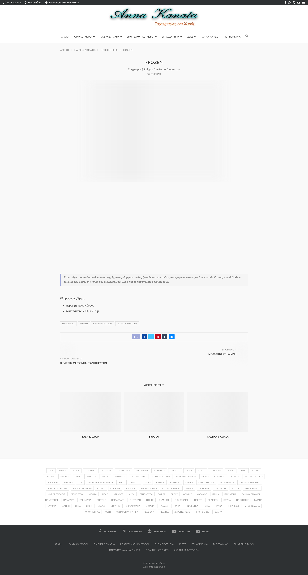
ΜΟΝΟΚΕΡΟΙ (77, 494)
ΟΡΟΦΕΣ (187, 494)
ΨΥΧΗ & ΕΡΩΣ (202, 511)
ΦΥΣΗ (108, 511)
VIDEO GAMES (123, 470)
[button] (246, 37)
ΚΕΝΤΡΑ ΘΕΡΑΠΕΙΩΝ (57, 488)
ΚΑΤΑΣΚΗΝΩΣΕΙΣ (206, 482)
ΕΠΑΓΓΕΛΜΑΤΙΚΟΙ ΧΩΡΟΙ (140, 37)
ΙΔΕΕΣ (190, 37)
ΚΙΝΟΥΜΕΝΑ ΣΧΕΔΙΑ (102, 323)
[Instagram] (289, 2)
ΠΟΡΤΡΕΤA (213, 499)
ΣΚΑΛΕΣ (101, 505)
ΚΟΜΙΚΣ (101, 488)
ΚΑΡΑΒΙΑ (160, 482)
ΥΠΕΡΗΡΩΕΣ (233, 505)
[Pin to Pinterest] (158, 336)
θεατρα (218, 511)
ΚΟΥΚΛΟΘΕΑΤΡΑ (149, 488)
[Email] (303, 2)
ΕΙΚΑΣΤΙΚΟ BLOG (244, 544)
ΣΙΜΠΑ (89, 505)
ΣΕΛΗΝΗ (66, 505)
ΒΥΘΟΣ (255, 470)
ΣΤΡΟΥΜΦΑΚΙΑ (133, 505)
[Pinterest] (294, 2)
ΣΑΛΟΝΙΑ (52, 505)
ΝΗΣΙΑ (131, 494)
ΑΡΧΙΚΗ (65, 37)
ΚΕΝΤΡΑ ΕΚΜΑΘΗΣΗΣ (250, 482)
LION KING (90, 470)
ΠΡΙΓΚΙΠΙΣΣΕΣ (109, 49)
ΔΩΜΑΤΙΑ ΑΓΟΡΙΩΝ (161, 476)
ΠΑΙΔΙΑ (215, 494)
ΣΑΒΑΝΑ (258, 499)
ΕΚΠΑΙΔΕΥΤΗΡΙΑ (170, 37)
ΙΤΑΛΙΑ (148, 482)
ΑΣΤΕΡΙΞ (230, 470)
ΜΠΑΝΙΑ (93, 494)
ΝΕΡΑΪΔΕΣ (118, 494)
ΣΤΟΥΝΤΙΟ (115, 505)
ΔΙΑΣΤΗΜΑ (120, 476)
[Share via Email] (172, 336)
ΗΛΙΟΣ (121, 482)
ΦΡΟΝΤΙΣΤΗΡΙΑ (92, 511)
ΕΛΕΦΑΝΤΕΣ (220, 476)
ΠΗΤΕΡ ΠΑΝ (135, 499)
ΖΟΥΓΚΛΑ (68, 482)
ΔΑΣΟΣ (77, 476)
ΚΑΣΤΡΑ (189, 482)
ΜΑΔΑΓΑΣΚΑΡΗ (252, 488)
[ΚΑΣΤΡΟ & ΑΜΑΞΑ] (217, 412)
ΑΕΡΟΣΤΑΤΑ (159, 470)
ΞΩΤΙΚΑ (161, 494)
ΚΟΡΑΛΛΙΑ (115, 488)
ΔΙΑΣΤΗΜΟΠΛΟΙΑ (138, 476)
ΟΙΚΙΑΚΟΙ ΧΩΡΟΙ (83, 37)
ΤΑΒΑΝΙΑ (164, 505)
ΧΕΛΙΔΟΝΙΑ (149, 511)
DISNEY (62, 470)
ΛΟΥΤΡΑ (235, 488)
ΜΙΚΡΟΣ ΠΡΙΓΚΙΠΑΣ (56, 494)
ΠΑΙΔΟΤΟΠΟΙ (51, 499)
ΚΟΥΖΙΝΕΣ (130, 488)
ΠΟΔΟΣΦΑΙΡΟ (182, 499)
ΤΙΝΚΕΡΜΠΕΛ (192, 505)
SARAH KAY (105, 470)
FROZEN (84, 323)
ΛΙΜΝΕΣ (189, 488)
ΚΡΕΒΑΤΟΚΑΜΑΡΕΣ (171, 488)
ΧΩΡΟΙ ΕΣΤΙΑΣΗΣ (182, 511)
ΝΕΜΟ (105, 494)
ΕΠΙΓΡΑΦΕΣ (53, 482)
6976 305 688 (13, 2)
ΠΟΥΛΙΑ (227, 499)
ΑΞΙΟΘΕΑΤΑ (215, 470)
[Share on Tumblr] (164, 336)
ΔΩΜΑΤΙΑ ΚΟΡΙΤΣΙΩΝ (127, 323)
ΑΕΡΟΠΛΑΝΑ (142, 470)
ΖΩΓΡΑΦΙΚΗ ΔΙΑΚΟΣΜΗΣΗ (100, 482)
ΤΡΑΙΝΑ (218, 505)
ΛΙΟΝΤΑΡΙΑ (204, 488)
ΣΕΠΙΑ (78, 505)
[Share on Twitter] (151, 336)
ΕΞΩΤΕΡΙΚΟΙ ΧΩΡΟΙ (254, 476)
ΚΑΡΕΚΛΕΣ (175, 482)
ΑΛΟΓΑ (188, 470)
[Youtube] (298, 2)
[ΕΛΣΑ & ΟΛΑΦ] (90, 412)
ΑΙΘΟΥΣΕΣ (175, 470)
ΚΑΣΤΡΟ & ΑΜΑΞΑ (217, 436)
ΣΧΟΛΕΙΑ (150, 505)
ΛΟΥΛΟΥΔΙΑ (220, 488)
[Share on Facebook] (144, 336)
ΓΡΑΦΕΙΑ (64, 476)
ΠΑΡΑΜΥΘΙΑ (85, 499)
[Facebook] (285, 2)
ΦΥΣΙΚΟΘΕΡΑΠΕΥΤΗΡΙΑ (127, 511)
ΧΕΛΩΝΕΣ (164, 511)
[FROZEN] (154, 412)
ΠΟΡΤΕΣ (198, 499)
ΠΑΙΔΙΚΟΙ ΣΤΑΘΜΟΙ (251, 494)
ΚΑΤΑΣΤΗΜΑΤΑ (227, 482)
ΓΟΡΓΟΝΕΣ (50, 476)
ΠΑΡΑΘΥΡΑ (68, 499)
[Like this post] (137, 336)
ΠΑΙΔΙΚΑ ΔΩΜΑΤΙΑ (109, 37)
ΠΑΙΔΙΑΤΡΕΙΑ (230, 494)
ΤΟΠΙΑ (207, 505)
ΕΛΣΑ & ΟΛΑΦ (90, 436)
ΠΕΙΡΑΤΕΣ (101, 499)
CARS (51, 470)
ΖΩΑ (80, 482)
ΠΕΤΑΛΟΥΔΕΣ (117, 499)
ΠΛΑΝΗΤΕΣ (164, 499)
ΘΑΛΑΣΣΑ (134, 482)
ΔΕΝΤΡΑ (105, 476)
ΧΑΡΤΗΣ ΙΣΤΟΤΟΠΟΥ (186, 550)
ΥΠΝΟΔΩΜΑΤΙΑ (252, 505)
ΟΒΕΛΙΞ (174, 494)
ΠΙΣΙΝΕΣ (150, 499)
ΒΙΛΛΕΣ (243, 470)
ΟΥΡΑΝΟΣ (202, 494)
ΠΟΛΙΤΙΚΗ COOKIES (157, 550)
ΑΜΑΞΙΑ (201, 470)
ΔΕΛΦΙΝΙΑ (91, 476)
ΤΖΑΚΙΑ (176, 505)
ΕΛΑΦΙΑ (205, 476)
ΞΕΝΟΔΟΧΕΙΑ (146, 494)
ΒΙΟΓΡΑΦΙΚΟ (220, 544)
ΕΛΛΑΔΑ (235, 476)
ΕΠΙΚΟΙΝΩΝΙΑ (232, 37)
